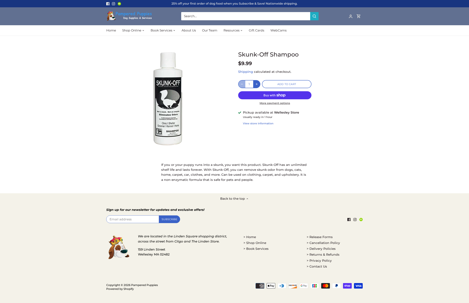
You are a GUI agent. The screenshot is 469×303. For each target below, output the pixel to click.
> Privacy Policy (319, 260)
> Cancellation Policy (323, 243)
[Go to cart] (359, 16)
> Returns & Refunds (323, 254)
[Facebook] (107, 3)
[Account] (351, 16)
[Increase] (256, 84)
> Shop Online (254, 243)
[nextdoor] (119, 3)
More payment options (275, 103)
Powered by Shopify (120, 289)
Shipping (245, 72)
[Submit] (314, 16)
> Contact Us (317, 266)
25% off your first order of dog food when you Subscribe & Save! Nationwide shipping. (234, 3)
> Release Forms (320, 237)
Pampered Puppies (144, 285)
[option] (167, 99)
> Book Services (256, 249)
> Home (249, 237)
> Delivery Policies (321, 249)
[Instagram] (113, 3)
